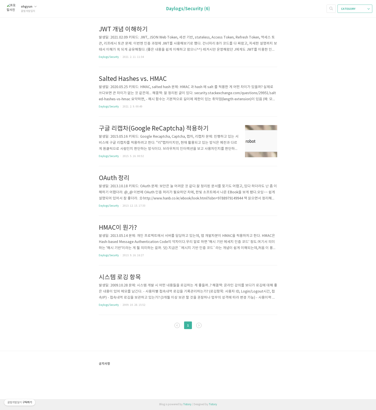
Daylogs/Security (109, 57)
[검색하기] (331, 9)
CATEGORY (348, 8)
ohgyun (27, 6)
